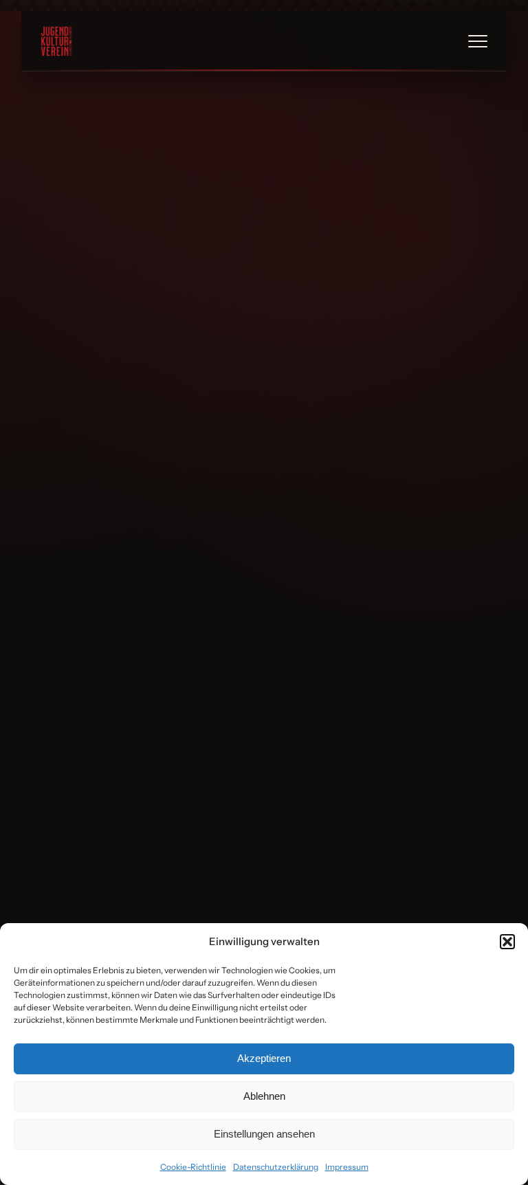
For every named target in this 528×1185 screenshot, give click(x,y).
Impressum (346, 1167)
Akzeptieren (264, 1058)
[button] (507, 942)
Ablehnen (264, 1096)
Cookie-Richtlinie (193, 1167)
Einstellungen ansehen (264, 1134)
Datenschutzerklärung (275, 1167)
